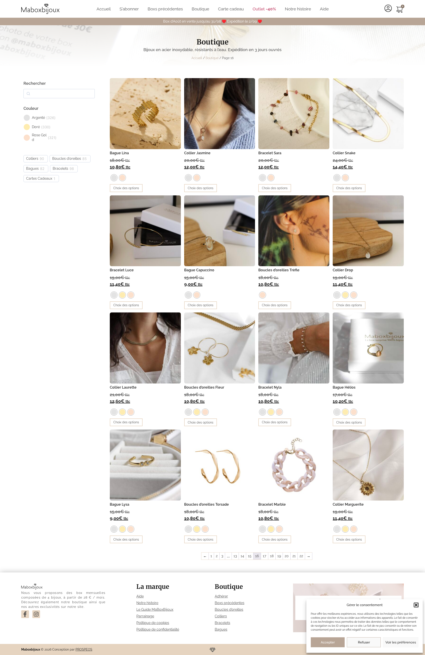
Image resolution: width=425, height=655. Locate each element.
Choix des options (126, 188)
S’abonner (129, 8)
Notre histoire (298, 8)
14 (242, 556)
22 (301, 556)
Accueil (104, 8)
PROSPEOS (83, 649)
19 (279, 556)
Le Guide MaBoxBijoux (154, 609)
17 (264, 556)
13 (235, 556)
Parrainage (145, 616)
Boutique (200, 8)
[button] (416, 605)
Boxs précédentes (165, 8)
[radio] (114, 177)
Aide (324, 8)
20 (287, 556)
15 (249, 556)
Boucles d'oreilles (66, 158)
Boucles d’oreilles (229, 609)
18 (272, 556)
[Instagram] (36, 614)
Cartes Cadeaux (39, 178)
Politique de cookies (152, 623)
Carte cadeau (231, 8)
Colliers (32, 158)
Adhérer (221, 596)
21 (294, 556)
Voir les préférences (400, 642)
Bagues (32, 168)
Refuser (364, 642)
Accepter (328, 642)
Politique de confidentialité (157, 629)
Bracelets (60, 168)
